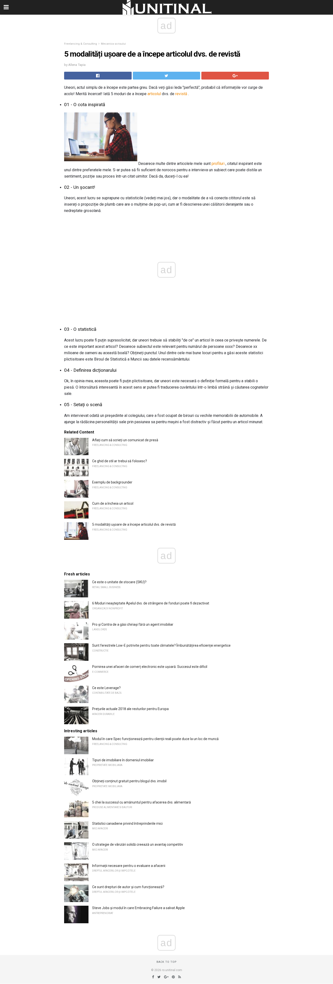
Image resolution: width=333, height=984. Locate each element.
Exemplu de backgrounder (112, 482)
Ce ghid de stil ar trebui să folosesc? (119, 461)
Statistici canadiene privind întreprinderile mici (127, 823)
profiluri (218, 163)
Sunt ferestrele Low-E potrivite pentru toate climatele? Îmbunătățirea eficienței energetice (161, 645)
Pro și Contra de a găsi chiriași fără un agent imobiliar (132, 624)
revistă (181, 93)
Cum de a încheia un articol (112, 503)
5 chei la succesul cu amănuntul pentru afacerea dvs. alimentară (141, 802)
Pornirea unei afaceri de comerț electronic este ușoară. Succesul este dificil (149, 667)
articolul (154, 93)
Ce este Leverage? (106, 688)
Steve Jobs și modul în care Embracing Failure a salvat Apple (138, 908)
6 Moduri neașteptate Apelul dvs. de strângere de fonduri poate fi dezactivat (150, 603)
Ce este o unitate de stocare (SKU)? (119, 582)
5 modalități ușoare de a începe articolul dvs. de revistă (134, 524)
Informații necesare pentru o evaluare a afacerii (128, 866)
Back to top (167, 962)
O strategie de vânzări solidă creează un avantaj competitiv (137, 844)
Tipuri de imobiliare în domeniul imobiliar (123, 760)
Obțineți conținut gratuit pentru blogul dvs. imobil (129, 781)
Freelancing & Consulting (80, 43)
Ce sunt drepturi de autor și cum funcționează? (128, 887)
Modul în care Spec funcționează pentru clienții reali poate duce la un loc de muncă (155, 739)
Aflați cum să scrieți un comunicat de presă (125, 440)
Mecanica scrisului (113, 43)
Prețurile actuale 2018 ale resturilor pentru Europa (130, 709)
